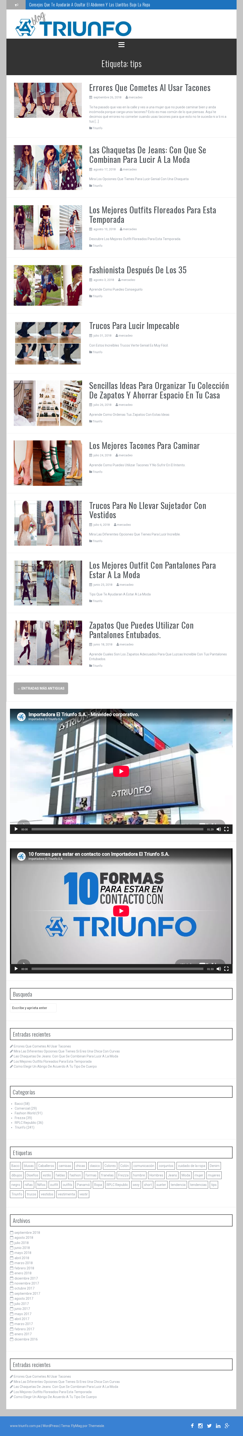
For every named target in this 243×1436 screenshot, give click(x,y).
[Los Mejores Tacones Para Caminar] (48, 463)
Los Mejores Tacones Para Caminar (144, 445)
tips (214, 1185)
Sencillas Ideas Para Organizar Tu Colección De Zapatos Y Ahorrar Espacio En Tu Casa (159, 390)
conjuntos (166, 1166)
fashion (75, 1175)
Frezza (20, 1118)
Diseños (32, 1175)
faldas (60, 1175)
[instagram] (200, 1426)
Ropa (98, 1185)
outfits (67, 1185)
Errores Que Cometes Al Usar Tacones (150, 87)
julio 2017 (21, 1304)
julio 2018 (21, 1243)
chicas (80, 1166)
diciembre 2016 (26, 1339)
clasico (95, 1166)
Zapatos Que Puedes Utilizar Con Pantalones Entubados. (141, 629)
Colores (110, 1166)
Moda (186, 1175)
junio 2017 (22, 1309)
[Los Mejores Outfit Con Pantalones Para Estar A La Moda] (48, 583)
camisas (65, 1166)
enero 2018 (23, 1273)
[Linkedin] (218, 1426)
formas (91, 1175)
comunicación (143, 1166)
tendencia (178, 1185)
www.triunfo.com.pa (25, 1426)
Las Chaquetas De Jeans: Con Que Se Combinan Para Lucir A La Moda (147, 154)
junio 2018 (22, 1248)
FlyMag (76, 1426)
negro (15, 1185)
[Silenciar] (218, 829)
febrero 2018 (24, 1268)
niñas (29, 1185)
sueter (161, 1185)
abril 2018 (21, 1258)
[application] (121, 771)
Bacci (19, 1104)
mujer (199, 1175)
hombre (139, 1175)
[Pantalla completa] (226, 829)
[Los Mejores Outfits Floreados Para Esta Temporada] (48, 227)
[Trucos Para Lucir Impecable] (48, 343)
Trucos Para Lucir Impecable (134, 325)
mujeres (214, 1175)
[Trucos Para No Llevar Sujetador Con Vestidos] (48, 523)
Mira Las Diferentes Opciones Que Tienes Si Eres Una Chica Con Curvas (67, 1051)
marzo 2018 (23, 1263)
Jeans (172, 1175)
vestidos (47, 1194)
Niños (41, 1185)
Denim (215, 1166)
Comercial (22, 1108)
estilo (47, 1175)
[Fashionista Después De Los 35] (48, 285)
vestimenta (66, 1194)
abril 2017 (21, 1319)
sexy (136, 1185)
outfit (54, 1185)
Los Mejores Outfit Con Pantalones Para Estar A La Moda (152, 569)
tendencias (198, 1185)
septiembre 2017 (27, 1293)
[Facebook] (192, 1426)
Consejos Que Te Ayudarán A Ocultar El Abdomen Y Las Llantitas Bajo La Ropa (89, 4)
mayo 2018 (22, 1253)
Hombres (156, 1175)
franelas (107, 1175)
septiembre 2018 (27, 1233)
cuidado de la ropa (191, 1166)
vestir (83, 1194)
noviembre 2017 (26, 1283)
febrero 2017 (24, 1329)
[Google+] (227, 1426)
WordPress (51, 1426)
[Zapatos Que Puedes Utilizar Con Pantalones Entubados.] (48, 643)
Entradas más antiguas (41, 688)
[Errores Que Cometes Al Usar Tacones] (48, 100)
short (148, 1185)
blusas (29, 1166)
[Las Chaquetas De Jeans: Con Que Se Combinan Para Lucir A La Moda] (48, 167)
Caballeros (46, 1166)
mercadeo (136, 97)
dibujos (16, 1175)
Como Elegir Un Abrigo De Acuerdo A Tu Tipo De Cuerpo (55, 1066)
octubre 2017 (24, 1288)
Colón (124, 1166)
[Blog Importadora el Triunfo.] (73, 24)
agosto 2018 (23, 1237)
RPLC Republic (25, 1123)
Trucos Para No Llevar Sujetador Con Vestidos (147, 510)
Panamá (83, 1185)
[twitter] (209, 1426)
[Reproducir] (16, 829)
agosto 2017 (23, 1298)
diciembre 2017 (26, 1278)
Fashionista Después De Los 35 (138, 269)
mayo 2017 (22, 1314)
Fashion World (25, 1113)
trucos (31, 1194)
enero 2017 (23, 1334)
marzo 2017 (23, 1324)
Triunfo (98, 128)
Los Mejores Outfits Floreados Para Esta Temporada (152, 214)
